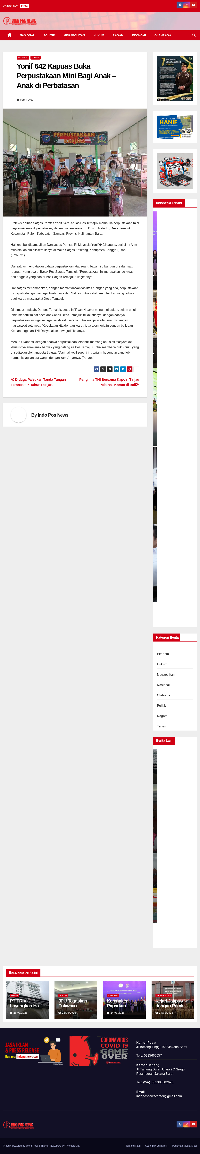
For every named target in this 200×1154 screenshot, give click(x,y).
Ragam (118, 35)
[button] (194, 35)
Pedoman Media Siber (184, 1145)
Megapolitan (74, 35)
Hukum (99, 35)
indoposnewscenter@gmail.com (159, 1096)
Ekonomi (139, 35)
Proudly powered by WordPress (21, 1145)
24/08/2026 (118, 1012)
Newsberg (55, 1145)
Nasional (27, 35)
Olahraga (162, 35)
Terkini (35, 58)
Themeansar (72, 1145)
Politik (49, 35)
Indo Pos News (53, 415)
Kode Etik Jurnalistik (156, 1145)
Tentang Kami (133, 1145)
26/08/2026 (20, 1012)
